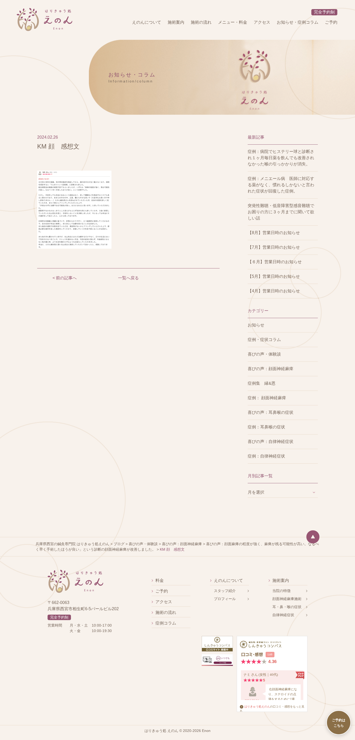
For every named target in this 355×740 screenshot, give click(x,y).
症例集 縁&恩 (261, 383)
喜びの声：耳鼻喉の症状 (270, 412)
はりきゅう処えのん (257, 706)
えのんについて (146, 22)
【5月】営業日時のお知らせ (274, 276)
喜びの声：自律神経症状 (270, 441)
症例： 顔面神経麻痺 (267, 398)
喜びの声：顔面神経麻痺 (270, 368)
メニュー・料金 (232, 22)
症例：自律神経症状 (266, 456)
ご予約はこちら (338, 722)
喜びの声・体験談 (264, 354)
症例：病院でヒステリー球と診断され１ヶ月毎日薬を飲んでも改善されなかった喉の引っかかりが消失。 (281, 157)
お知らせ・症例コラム (297, 22)
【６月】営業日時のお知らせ (275, 262)
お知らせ (256, 325)
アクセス (262, 22)
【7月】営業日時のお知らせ (274, 247)
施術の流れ (201, 22)
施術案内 (176, 22)
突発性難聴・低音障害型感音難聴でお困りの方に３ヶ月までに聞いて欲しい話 (281, 211)
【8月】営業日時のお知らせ (274, 232)
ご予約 (331, 22)
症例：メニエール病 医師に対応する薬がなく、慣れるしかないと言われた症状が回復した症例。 (281, 184)
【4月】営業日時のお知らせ (274, 291)
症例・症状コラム (264, 339)
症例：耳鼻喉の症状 (266, 427)
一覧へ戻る (128, 278)
